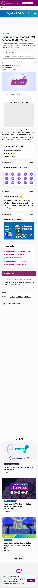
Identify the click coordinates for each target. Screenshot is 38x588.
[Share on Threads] (13, 52)
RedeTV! (27, 296)
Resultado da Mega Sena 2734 (18, 251)
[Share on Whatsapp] (9, 52)
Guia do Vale (27, 8)
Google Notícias (19, 61)
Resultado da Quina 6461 (15, 258)
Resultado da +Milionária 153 (17, 254)
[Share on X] (6, 52)
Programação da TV (11, 464)
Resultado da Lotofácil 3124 (12, 150)
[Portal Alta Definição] (19, 571)
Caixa (12, 296)
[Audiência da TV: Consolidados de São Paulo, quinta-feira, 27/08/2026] (19, 488)
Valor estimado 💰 (9, 153)
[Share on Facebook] (3, 52)
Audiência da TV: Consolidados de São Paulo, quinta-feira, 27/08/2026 (19, 506)
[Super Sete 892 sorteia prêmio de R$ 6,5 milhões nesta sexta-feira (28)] (19, 527)
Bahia (6, 8)
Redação (8, 65)
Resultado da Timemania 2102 (18, 261)
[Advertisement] (19, 23)
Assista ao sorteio (9, 156)
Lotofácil (20, 296)
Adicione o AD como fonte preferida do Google (20, 56)
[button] (31, 580)
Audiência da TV (10, 500)
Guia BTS (20, 8)
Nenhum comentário (7, 67)
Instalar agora (28, 3)
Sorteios (6, 33)
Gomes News (13, 8)
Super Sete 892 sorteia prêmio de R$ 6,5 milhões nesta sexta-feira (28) (18, 545)
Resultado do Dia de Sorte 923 (18, 264)
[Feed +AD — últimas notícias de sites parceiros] (2, 8)
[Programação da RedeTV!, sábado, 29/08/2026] (19, 452)
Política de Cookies (13, 579)
